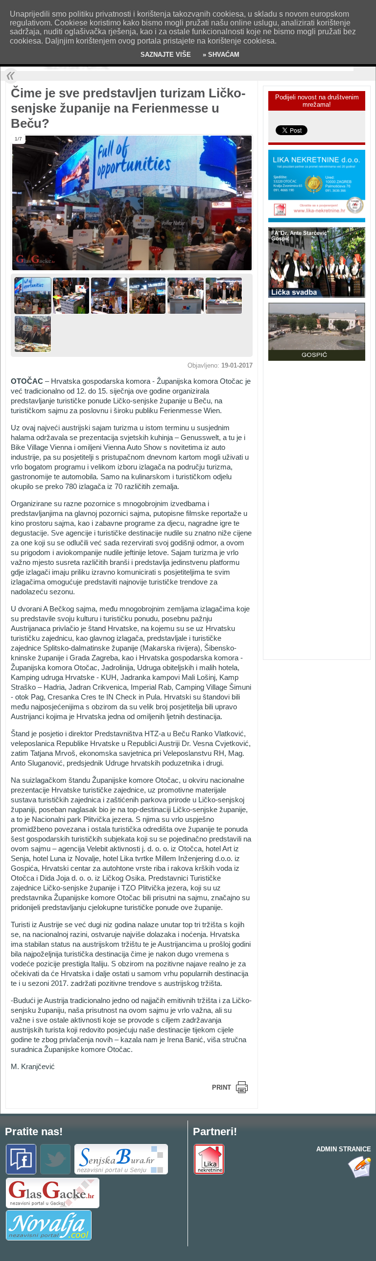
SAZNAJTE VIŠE (166, 54)
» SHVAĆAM (220, 54)
